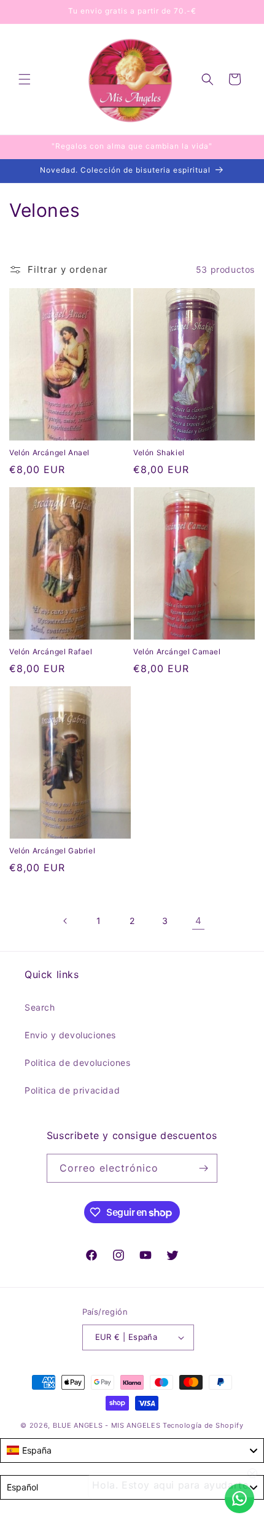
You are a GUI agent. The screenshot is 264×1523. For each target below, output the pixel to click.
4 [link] (198, 920)
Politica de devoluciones (77, 1062)
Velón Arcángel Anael (49, 452)
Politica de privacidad (72, 1090)
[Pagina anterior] (65, 920)
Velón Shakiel (159, 452)
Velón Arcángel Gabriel (52, 850)
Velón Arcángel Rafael (51, 651)
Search (40, 1007)
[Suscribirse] (203, 1168)
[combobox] (132, 1450)
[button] (24, 79)
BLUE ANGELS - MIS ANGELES (107, 1425)
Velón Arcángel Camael (177, 651)
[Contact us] (239, 1498)
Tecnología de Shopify (203, 1425)
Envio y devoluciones (70, 1035)
